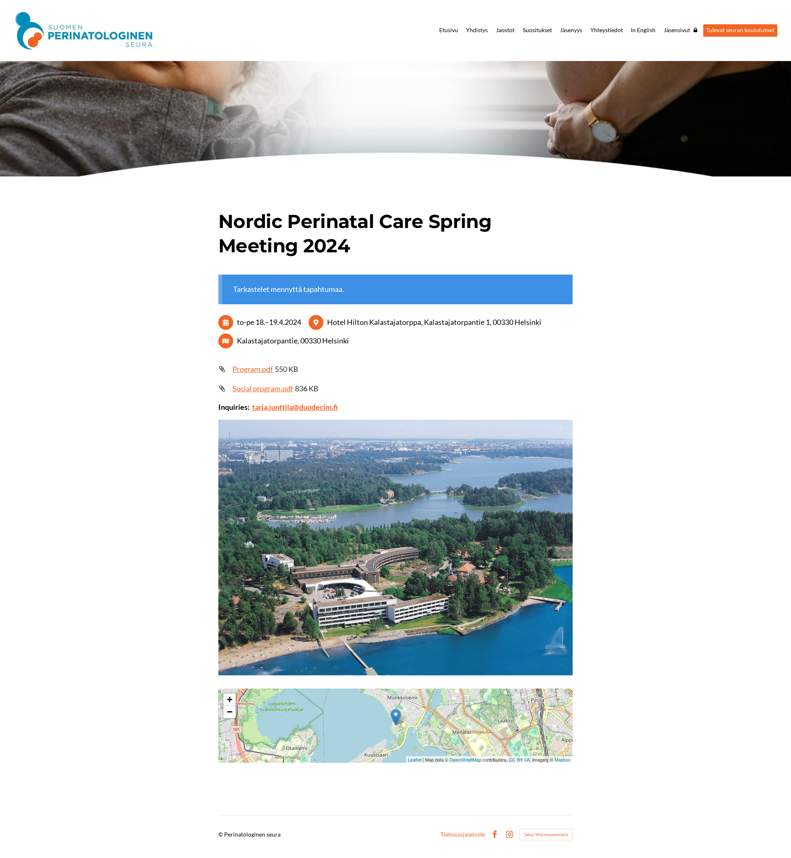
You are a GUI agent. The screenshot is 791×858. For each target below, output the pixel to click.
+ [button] (229, 699)
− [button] (229, 712)
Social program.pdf (262, 388)
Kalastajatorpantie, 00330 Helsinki (293, 340)
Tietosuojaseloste (462, 834)
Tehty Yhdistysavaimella (546, 834)
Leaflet (414, 759)
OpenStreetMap (465, 759)
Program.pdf (252, 369)
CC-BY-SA (519, 759)
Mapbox (563, 759)
